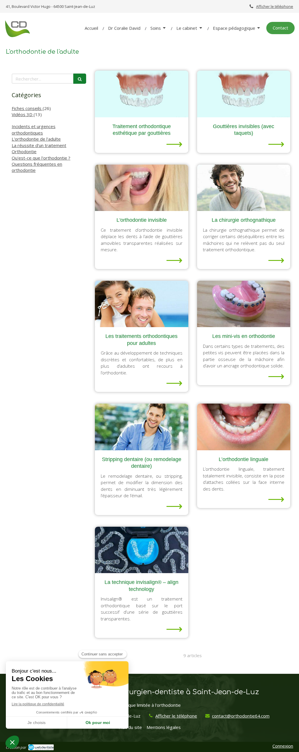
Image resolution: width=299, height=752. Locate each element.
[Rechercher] (79, 79)
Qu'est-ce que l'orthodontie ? (41, 158)
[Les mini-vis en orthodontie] (243, 304)
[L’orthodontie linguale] (243, 427)
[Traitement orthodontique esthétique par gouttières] (141, 94)
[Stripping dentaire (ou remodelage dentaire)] (141, 427)
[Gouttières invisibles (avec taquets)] (243, 94)
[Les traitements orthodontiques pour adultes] (141, 304)
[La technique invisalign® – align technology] (141, 550)
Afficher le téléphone (274, 6)
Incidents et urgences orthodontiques (33, 129)
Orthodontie (24, 151)
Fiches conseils (27, 108)
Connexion (282, 746)
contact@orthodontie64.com (241, 716)
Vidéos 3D (23, 114)
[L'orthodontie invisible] (141, 188)
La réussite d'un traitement (39, 145)
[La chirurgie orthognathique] (243, 188)
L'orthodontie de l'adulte (36, 139)
